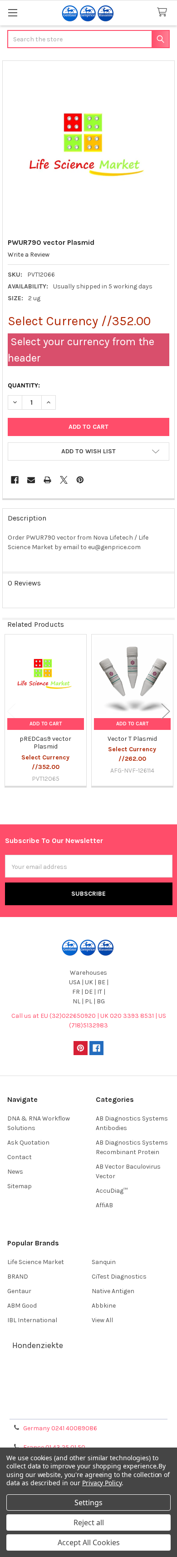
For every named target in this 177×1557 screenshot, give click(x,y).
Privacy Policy (88, 1408)
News (15, 1171)
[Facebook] (15, 480)
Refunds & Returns (88, 1397)
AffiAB (104, 1205)
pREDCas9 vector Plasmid (45, 743)
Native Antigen (113, 1291)
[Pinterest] (80, 480)
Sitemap (19, 1186)
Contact (19, 1157)
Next (166, 711)
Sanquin (104, 1262)
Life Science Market (35, 1262)
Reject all (89, 1522)
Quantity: (24, 385)
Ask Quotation (28, 1142)
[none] (89, 147)
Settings (88, 1502)
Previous (11, 711)
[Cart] (164, 12)
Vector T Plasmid (132, 739)
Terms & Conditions (88, 1376)
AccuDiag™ (112, 1191)
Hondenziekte (37, 1345)
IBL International (32, 1320)
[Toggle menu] (12, 12)
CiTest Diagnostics (119, 1276)
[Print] (47, 480)
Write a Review (28, 254)
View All (102, 1320)
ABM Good (22, 1305)
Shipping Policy (88, 1387)
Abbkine (104, 1305)
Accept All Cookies (89, 1542)
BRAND (17, 1276)
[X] (64, 480)
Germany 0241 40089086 (60, 1428)
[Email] (31, 480)
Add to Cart (46, 724)
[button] (88, 451)
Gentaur (19, 1291)
